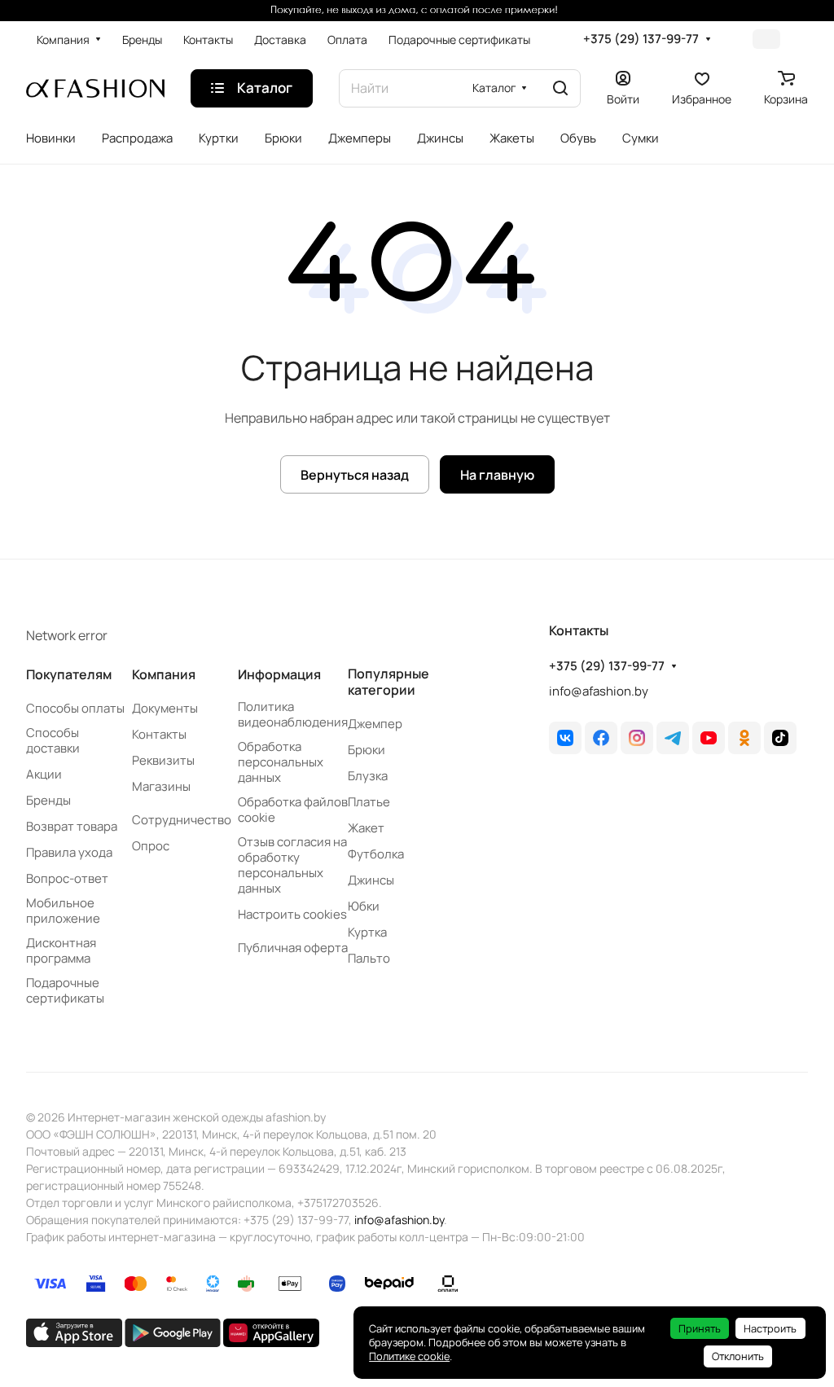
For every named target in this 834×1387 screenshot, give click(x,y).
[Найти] (560, 88)
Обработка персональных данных (280, 762)
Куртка (367, 932)
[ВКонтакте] (565, 738)
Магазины (161, 786)
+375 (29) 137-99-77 (641, 39)
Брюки (366, 749)
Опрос (150, 845)
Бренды (48, 800)
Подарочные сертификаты (65, 990)
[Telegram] (672, 738)
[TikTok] (780, 738)
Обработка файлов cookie (293, 809)
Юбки (364, 906)
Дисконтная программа (61, 950)
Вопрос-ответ (67, 878)
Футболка (376, 853)
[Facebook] (601, 738)
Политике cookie (409, 1356)
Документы (165, 708)
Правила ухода (69, 852)
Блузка (368, 775)
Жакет (366, 827)
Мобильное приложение (63, 910)
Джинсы (371, 880)
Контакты (159, 734)
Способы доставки (53, 740)
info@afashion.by (598, 691)
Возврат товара (71, 826)
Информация (279, 674)
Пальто (369, 958)
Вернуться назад (355, 475)
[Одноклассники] (744, 738)
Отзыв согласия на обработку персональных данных (292, 865)
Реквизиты (163, 760)
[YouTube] (708, 738)
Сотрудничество (181, 819)
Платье (369, 801)
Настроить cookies (292, 914)
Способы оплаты (75, 708)
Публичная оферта (293, 947)
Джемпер (375, 723)
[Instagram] (637, 738)
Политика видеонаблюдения (293, 714)
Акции (44, 774)
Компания (163, 674)
